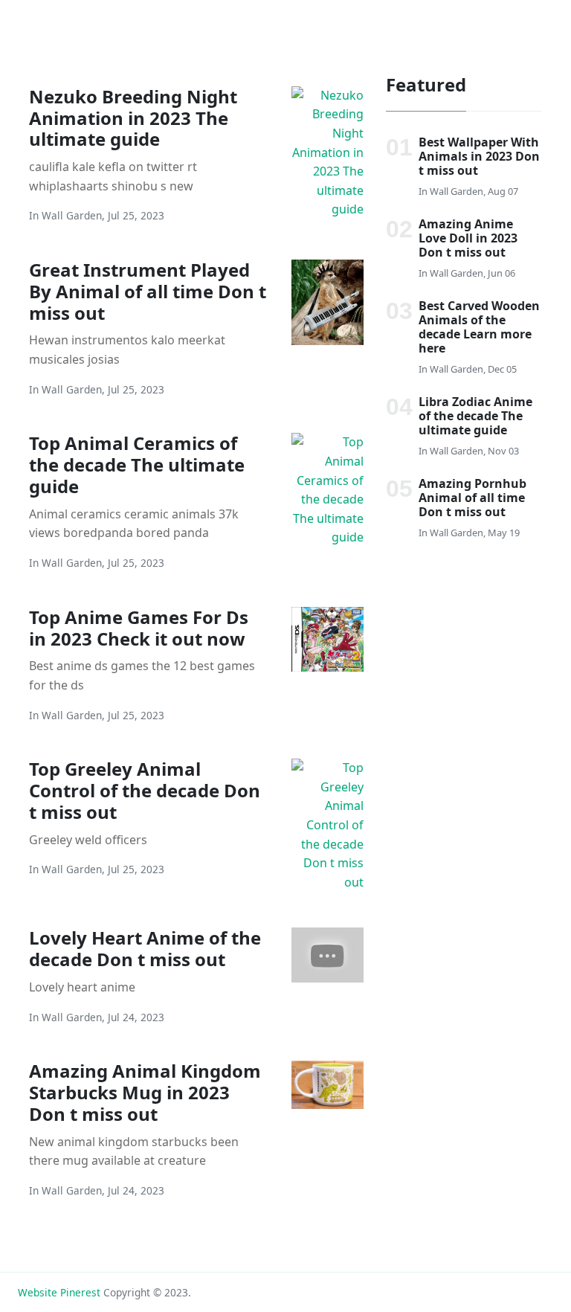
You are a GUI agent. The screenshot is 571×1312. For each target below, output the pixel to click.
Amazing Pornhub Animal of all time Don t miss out (472, 497)
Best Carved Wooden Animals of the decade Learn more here (479, 327)
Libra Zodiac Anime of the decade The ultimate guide (475, 415)
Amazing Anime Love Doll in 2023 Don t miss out (468, 238)
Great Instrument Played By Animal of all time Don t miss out (147, 291)
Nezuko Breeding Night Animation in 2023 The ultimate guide (133, 118)
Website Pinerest (59, 1292)
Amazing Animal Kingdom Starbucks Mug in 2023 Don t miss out (145, 1092)
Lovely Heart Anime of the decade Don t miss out (145, 948)
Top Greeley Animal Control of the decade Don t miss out (144, 790)
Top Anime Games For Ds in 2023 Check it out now (138, 628)
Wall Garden (72, 215)
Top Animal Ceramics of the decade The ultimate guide (137, 464)
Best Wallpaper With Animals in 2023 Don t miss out (479, 156)
